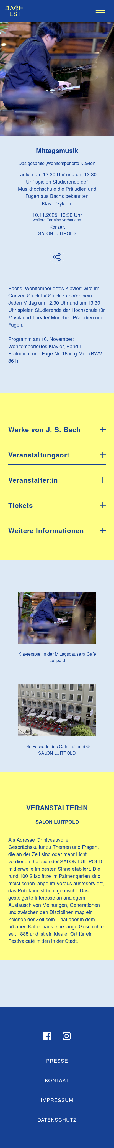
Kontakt (57, 1080)
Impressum (57, 1099)
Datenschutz (57, 1119)
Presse (57, 1060)
